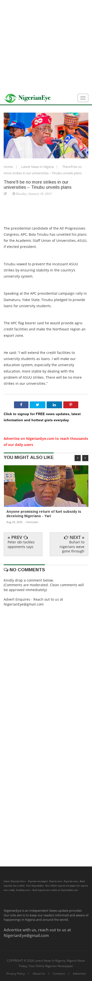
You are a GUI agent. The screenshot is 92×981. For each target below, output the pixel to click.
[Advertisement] (46, 46)
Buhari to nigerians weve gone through (72, 546)
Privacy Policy (15, 973)
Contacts (59, 973)
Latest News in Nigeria (37, 166)
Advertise (79, 973)
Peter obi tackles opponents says (21, 544)
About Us (39, 973)
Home (8, 166)
